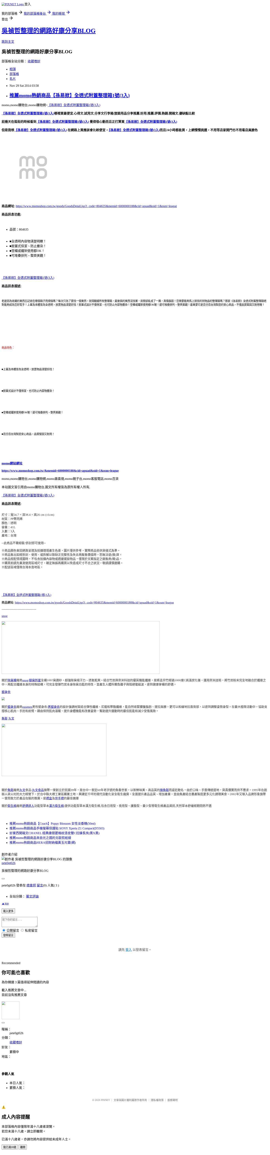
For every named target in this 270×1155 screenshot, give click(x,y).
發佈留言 (8, 935)
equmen (27, 706)
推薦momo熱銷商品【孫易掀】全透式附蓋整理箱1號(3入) (69, 95)
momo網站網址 (12, 463)
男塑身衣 (54, 706)
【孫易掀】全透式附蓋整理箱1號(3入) (74, 105)
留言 (40, 885)
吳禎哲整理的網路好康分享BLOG (49, 30)
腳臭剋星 (35, 680)
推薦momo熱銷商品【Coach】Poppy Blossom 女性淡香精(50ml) (52, 823)
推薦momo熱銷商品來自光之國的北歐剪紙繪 (40, 838)
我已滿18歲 (9, 1147)
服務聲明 (172, 1100)
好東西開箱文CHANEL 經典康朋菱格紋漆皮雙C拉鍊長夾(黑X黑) (54, 833)
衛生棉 (12, 805)
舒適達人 (28, 805)
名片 (12, 78)
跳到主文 (8, 41)
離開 (22, 1147)
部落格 (14, 74)
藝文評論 (32, 896)
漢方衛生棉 (56, 805)
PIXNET (105, 1100)
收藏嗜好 (34, 61)
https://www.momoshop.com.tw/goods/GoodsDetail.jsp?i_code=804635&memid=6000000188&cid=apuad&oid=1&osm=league (96, 206)
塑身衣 (6, 692)
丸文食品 (38, 790)
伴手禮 (59, 798)
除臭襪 (12, 680)
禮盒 (49, 798)
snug (5, 616)
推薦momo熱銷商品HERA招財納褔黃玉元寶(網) (42, 842)
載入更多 (8, 911)
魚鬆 (5, 718)
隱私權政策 (157, 1100)
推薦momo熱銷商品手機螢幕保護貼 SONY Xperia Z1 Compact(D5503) (56, 828)
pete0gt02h (8, 863)
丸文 (11, 718)
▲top (5, 903)
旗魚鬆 (164, 790)
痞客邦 (31, 885)
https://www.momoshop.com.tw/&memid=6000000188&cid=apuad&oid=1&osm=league (60, 470)
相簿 (12, 69)
